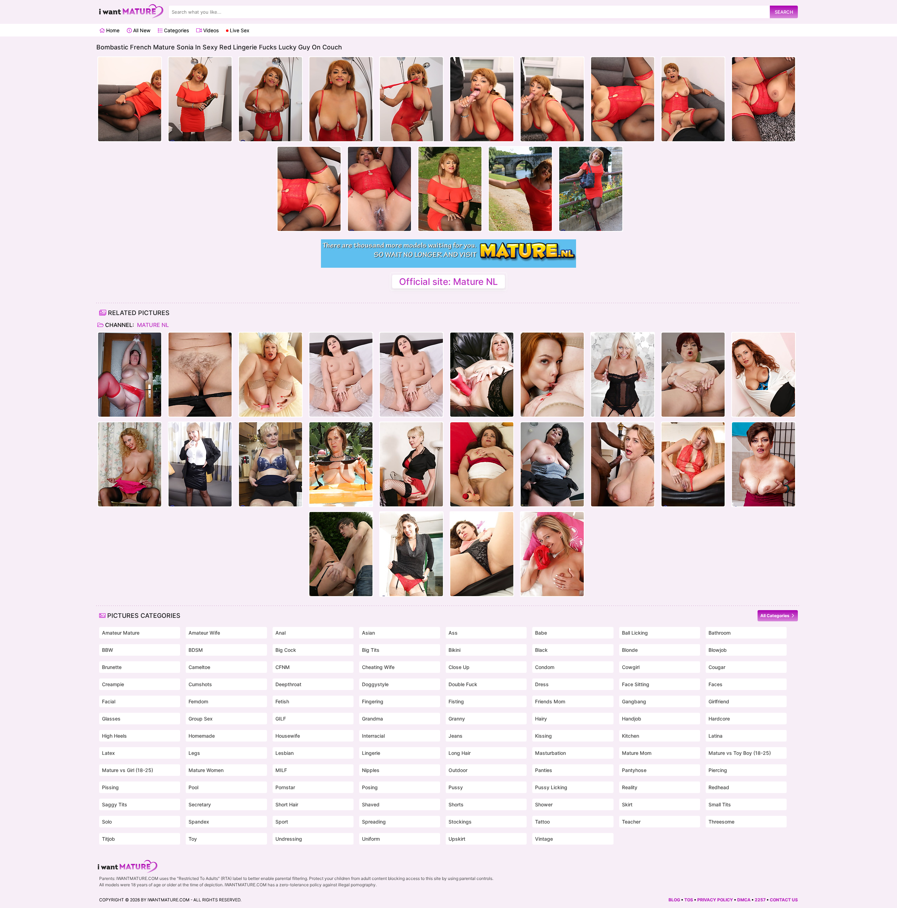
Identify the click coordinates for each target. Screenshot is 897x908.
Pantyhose (634, 770)
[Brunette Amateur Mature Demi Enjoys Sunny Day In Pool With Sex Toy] (340, 464)
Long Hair (459, 753)
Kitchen (630, 736)
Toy (193, 839)
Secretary (200, 804)
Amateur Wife (204, 633)
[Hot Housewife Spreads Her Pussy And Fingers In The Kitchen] (270, 464)
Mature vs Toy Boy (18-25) (739, 753)
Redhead (718, 787)
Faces (715, 684)
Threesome (721, 822)
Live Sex (238, 30)
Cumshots (200, 684)
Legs (194, 753)
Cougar (716, 667)
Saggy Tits (114, 804)
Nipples (370, 770)
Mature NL (152, 324)
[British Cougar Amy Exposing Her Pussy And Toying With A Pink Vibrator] (270, 375)
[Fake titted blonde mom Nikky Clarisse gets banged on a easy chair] (340, 554)
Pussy (455, 787)
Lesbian (284, 753)
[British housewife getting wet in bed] (411, 464)
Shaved (370, 804)
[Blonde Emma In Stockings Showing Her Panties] (129, 464)
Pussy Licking (551, 787)
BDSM (196, 650)
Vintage (544, 839)
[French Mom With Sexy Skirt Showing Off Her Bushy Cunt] (481, 554)
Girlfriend (718, 701)
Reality (629, 787)
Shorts (456, 804)
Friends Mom (550, 701)
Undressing (288, 839)
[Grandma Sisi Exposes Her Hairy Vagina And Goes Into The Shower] (763, 464)
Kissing (543, 736)
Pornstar (285, 787)
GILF (280, 719)
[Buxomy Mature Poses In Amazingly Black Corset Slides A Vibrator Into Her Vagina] (622, 375)
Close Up (459, 667)
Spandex (199, 822)
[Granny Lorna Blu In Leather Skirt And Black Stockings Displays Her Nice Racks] (200, 464)
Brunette (112, 667)
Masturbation (550, 753)
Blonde (630, 650)
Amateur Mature (120, 633)
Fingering (372, 701)
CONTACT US (784, 899)
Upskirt (456, 839)
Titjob (108, 839)
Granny (456, 719)
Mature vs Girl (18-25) (127, 770)
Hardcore (719, 719)
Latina (715, 736)
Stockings (460, 822)
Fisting (456, 701)
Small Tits (719, 804)
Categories (176, 30)
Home (112, 30)
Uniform (371, 839)
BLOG (674, 899)
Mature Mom (636, 753)
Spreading (374, 822)
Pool (193, 787)
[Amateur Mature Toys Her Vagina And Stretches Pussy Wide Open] (552, 464)
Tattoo (542, 822)
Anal (280, 633)
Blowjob (717, 650)
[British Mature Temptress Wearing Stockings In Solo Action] (481, 375)
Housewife (287, 736)
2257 (760, 899)
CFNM (282, 667)
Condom (544, 667)
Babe (541, 633)
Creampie (113, 684)
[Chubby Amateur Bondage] (129, 375)
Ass (453, 633)
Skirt (627, 804)
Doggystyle (375, 684)
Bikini (454, 650)
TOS (688, 899)
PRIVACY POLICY (715, 899)
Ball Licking (635, 633)
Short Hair (286, 804)
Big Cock (285, 650)
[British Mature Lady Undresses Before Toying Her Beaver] (763, 375)
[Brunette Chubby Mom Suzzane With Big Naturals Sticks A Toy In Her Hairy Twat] (481, 464)
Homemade (202, 736)
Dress (542, 684)
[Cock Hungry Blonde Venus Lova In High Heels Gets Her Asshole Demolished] (693, 464)
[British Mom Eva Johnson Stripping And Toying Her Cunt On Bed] (340, 375)
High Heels (114, 736)
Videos (210, 30)
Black (541, 650)
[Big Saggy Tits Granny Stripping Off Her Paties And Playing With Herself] (200, 375)
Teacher (631, 822)
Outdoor (457, 770)
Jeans (455, 736)
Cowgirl (630, 667)
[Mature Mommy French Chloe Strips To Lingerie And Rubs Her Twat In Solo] (411, 554)
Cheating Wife (378, 667)
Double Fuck (462, 684)
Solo (107, 822)
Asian (368, 633)
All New (141, 30)
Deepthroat (288, 684)
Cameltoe (199, 667)
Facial (108, 701)
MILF (281, 770)
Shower (544, 804)
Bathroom (719, 633)
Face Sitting (635, 684)
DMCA (744, 899)
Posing (370, 787)
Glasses (111, 719)
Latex (108, 753)
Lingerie (371, 753)
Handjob (631, 719)
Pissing (110, 787)
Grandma (372, 719)
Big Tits (370, 650)
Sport (281, 822)
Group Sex (201, 719)
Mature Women (206, 770)
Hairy (541, 719)
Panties (543, 770)
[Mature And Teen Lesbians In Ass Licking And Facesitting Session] (552, 375)
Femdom (198, 701)
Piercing (717, 770)
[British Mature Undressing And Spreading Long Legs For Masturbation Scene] (552, 554)
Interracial (373, 736)
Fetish (282, 701)
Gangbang (634, 701)
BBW (107, 650)
